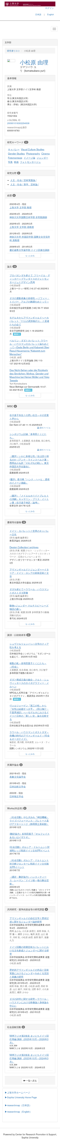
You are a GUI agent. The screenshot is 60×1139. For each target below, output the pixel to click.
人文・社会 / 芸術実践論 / (23, 180)
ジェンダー (42, 157)
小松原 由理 (34, 62)
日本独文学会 (16, 796)
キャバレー (14, 149)
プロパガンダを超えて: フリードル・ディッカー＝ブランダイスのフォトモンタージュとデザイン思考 (30, 278)
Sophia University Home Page (22, 1097)
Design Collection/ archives (24, 547)
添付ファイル (44, 427)
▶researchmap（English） (18, 1111)
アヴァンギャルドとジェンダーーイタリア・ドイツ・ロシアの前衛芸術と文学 (29, 573)
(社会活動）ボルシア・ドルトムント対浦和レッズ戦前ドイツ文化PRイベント (30, 848)
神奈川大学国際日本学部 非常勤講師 (28, 217)
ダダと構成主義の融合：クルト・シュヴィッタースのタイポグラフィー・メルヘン (29, 683)
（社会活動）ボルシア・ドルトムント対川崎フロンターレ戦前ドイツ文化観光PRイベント (29, 863)
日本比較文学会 (18, 786)
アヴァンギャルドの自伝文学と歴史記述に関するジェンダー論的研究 (29, 919)
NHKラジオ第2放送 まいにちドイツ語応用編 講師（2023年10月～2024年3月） (29, 1058)
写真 (10, 162)
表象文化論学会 (18, 776)
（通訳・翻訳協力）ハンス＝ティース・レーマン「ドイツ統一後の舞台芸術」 (29, 880)
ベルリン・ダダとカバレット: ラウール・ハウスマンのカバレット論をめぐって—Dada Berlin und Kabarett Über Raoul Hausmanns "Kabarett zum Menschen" (29, 347)
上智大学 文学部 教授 (21, 207)
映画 (16, 162)
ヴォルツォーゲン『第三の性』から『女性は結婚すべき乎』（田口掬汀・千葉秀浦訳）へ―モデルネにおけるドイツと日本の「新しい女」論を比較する (29, 712)
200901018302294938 (18, 123)
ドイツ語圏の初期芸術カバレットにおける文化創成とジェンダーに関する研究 (29, 950)
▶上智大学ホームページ (17, 1092)
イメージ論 (29, 157)
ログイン (49, 7)
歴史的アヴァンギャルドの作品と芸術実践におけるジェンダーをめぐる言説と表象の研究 (29, 973)
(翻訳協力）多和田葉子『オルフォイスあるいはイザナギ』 (30, 835)
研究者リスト (13, 50)
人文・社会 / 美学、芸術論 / (24, 184)
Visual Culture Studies (32, 149)
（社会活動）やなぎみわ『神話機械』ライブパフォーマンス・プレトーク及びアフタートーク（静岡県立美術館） (29, 820)
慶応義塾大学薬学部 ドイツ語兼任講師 (29, 250)
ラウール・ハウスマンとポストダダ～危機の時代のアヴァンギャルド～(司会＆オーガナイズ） (30, 735)
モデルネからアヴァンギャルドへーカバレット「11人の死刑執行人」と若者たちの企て (29, 321)
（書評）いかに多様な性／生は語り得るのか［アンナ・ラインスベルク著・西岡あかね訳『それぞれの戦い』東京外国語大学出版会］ (29, 461)
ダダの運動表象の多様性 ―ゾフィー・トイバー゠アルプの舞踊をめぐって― (29, 299)
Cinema (45, 153)
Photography (33, 153)
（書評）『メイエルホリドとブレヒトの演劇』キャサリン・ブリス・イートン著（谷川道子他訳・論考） (29, 499)
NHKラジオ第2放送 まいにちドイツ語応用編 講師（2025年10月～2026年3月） (29, 1039)
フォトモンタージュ (30, 162)
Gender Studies (16, 153)
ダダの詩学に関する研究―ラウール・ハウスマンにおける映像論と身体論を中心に (29, 1002)
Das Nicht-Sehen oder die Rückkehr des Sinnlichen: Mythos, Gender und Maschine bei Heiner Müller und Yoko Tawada (29, 375)
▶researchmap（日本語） (18, 1105)
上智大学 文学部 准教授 (22, 227)
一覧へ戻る (31, 1080)
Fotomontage (15, 157)
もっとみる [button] (30, 255)
